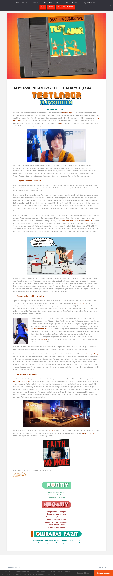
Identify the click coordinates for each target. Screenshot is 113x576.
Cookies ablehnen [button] (83, 573)
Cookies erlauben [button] (103, 573)
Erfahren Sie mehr (65, 6)
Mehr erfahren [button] (61, 574)
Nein (51, 6)
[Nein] (110, 5)
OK (42, 6)
